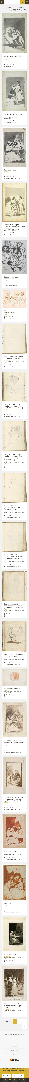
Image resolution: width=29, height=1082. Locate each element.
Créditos (14, 1042)
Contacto (15, 1038)
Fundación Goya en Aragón (11, 1034)
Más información (18, 1076)
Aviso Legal (14, 1046)
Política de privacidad (14, 1050)
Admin (14, 1054)
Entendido (6, 1076)
